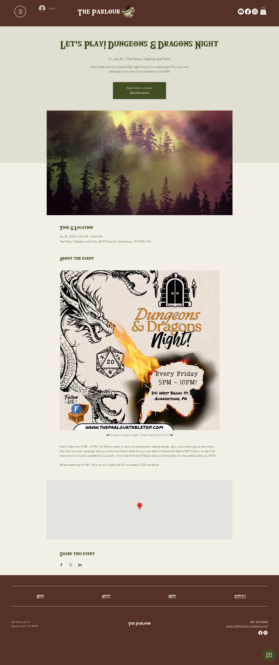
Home (40, 596)
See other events (140, 92)
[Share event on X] (71, 564)
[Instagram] (255, 12)
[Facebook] (248, 12)
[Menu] (20, 11)
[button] (263, 11)
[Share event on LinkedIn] (80, 564)
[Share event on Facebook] (61, 564)
